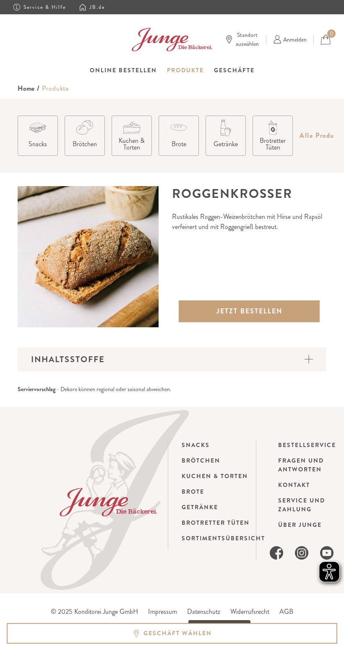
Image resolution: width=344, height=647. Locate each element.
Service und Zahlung (301, 504)
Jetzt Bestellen (249, 311)
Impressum (162, 611)
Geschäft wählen (177, 633)
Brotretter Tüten (216, 522)
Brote (193, 491)
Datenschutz (203, 611)
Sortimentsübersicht (223, 538)
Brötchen (201, 460)
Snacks (196, 445)
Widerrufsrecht (249, 611)
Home (26, 88)
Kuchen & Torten (215, 476)
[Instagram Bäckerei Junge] (301, 552)
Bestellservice (307, 445)
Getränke (200, 507)
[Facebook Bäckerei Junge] (276, 552)
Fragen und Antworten (301, 464)
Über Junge (300, 525)
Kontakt (294, 485)
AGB (286, 611)
